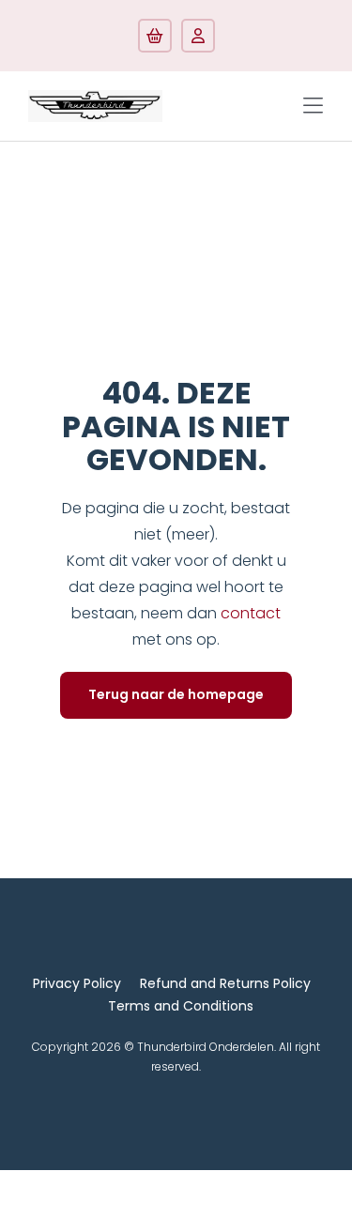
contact (251, 613)
